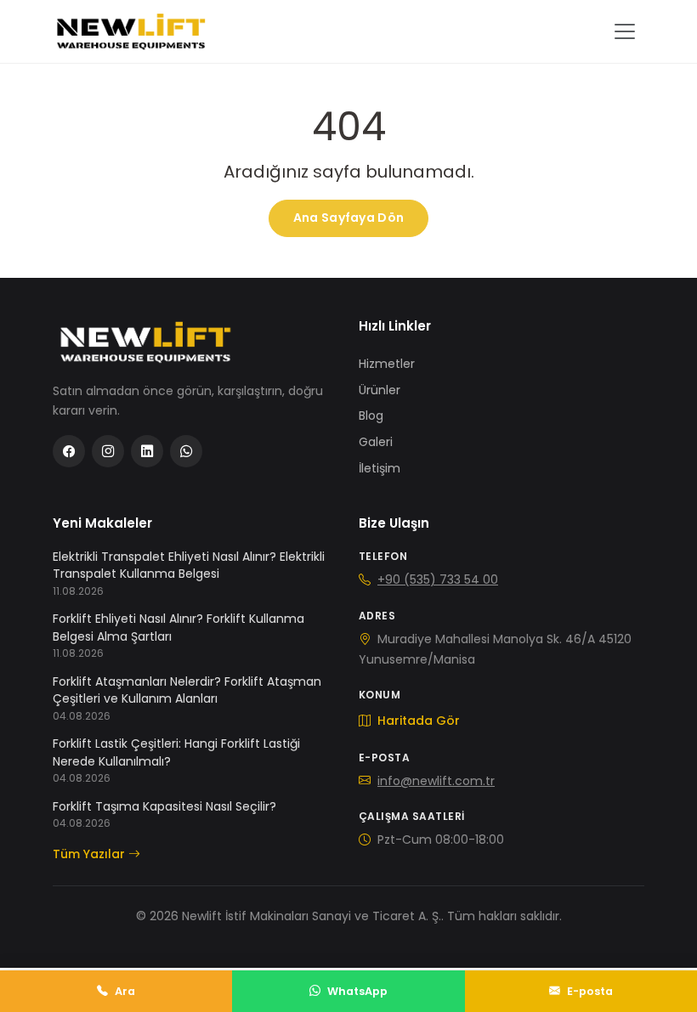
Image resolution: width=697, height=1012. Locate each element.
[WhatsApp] (186, 451)
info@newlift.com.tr (436, 780)
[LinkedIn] (147, 451)
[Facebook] (69, 451)
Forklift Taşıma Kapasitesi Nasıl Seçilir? (164, 806)
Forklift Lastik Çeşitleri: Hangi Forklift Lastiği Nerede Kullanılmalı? (176, 752)
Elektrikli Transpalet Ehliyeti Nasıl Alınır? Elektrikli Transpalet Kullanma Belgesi (189, 565)
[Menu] (624, 31)
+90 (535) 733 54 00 (437, 579)
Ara (125, 991)
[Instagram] (108, 451)
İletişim (379, 468)
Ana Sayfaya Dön (348, 217)
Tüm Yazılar (89, 853)
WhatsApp (357, 991)
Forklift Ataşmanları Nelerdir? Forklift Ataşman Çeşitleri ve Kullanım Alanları (187, 690)
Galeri (376, 441)
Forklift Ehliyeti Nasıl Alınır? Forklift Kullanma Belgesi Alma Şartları (178, 627)
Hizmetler (387, 363)
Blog (371, 415)
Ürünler (379, 390)
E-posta (590, 991)
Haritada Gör (417, 720)
